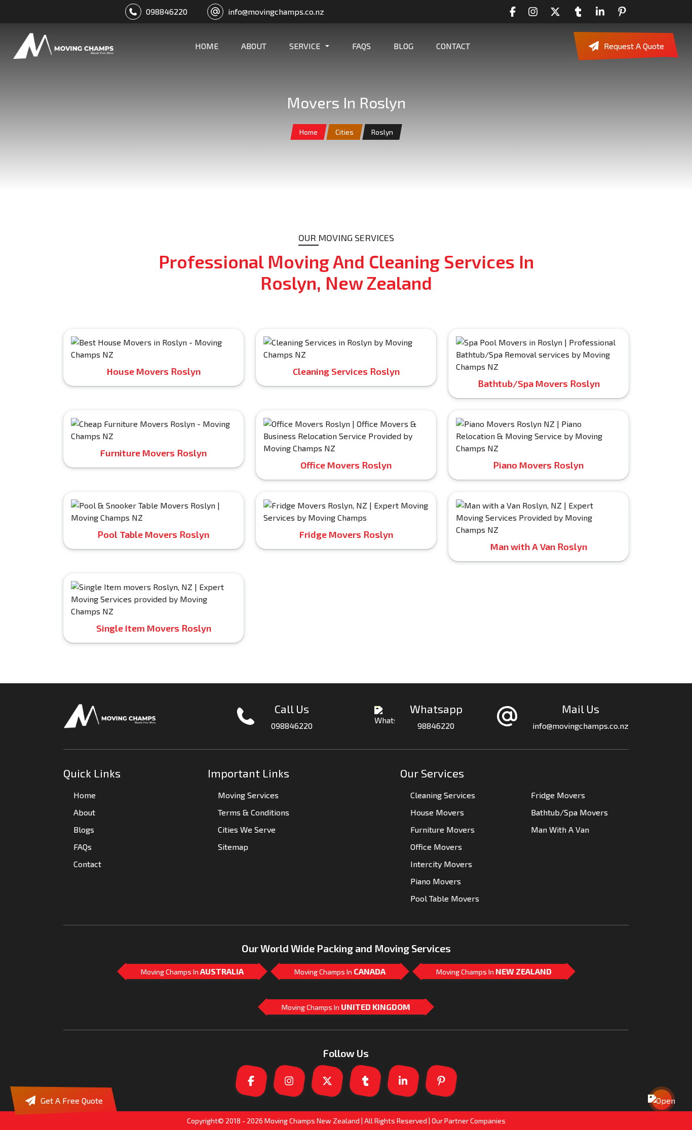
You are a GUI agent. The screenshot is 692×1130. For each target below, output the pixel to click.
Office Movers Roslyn (346, 465)
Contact (453, 46)
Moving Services (248, 795)
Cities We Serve (247, 829)
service (304, 46)
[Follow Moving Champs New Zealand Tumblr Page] (580, 12)
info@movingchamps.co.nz (276, 11)
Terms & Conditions (253, 812)
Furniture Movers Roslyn (153, 452)
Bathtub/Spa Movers (569, 812)
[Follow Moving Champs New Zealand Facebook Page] (515, 12)
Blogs (83, 829)
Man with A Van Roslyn (538, 546)
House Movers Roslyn (154, 371)
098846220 (166, 11)
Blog (403, 46)
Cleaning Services (442, 795)
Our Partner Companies (469, 1120)
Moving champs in (192, 971)
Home (308, 132)
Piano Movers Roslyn (538, 465)
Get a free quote (72, 1100)
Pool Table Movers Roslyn (153, 534)
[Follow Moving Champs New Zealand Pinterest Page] (624, 12)
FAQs (361, 46)
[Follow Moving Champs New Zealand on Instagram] (535, 12)
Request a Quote (634, 46)
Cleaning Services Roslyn (346, 371)
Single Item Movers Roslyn (153, 628)
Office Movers (436, 846)
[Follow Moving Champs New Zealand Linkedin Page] (603, 12)
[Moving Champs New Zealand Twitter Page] (557, 12)
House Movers (437, 812)
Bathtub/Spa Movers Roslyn (539, 383)
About (84, 812)
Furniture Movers (442, 829)
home (206, 46)
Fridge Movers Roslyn (346, 534)
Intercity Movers (441, 864)
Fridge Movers (558, 795)
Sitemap (233, 846)
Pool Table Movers (444, 898)
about (253, 46)
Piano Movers (435, 881)
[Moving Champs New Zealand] (63, 46)
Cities (344, 132)
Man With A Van (560, 829)
